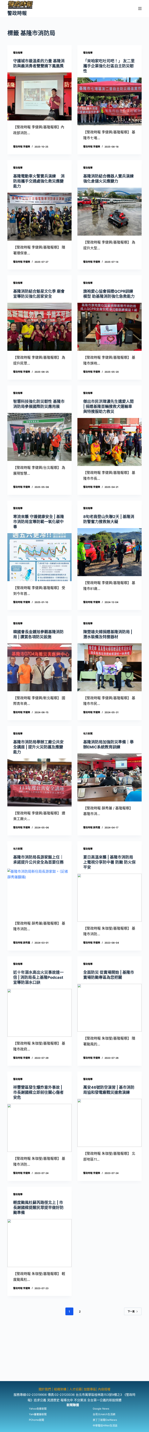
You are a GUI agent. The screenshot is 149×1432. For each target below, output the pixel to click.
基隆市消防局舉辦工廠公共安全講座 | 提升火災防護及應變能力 (38, 747)
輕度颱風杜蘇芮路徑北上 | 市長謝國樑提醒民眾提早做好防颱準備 (38, 1207)
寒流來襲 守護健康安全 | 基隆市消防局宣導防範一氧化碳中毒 (38, 521)
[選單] (140, 8)
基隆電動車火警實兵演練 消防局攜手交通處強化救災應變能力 (39, 181)
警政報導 (18, 52)
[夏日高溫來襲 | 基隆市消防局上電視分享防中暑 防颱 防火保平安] (109, 898)
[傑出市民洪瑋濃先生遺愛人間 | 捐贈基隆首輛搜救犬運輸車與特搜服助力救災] (109, 442)
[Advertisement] (74, 1354)
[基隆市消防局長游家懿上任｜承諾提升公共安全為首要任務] (39, 893)
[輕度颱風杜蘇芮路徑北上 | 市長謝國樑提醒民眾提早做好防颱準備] (39, 1243)
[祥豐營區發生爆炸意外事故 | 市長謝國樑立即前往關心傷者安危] (39, 1128)
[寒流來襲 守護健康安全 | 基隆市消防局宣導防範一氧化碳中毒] (39, 557)
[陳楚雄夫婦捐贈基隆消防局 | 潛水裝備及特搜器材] (109, 667)
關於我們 (45, 1389)
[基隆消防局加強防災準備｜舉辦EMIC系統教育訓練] (109, 777)
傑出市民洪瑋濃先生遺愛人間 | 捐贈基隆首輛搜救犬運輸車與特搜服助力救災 (108, 406)
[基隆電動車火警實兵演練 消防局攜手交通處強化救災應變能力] (39, 217)
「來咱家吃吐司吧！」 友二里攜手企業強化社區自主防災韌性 (109, 66)
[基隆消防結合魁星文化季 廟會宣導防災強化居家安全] (39, 327)
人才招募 (75, 1389)
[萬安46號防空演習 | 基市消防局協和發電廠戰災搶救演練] (109, 1123)
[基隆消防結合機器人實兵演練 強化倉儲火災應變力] (109, 212)
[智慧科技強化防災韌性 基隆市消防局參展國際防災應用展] (39, 437)
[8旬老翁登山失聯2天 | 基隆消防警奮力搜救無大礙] (109, 552)
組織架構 (60, 1389)
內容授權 (104, 1389)
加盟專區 (90, 1389)
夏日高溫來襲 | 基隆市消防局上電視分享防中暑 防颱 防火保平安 (109, 862)
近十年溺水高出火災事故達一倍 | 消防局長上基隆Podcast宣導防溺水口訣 (38, 977)
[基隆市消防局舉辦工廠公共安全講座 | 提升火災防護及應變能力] (39, 782)
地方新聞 (88, 733)
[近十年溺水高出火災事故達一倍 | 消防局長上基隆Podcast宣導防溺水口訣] (39, 1013)
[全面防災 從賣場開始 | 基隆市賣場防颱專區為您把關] (109, 1008)
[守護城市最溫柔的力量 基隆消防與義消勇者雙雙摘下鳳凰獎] (39, 96)
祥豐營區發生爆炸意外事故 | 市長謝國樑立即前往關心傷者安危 (38, 1092)
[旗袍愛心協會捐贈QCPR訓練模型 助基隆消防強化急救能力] (109, 327)
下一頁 (131, 1311)
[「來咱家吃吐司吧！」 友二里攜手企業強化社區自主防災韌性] (109, 101)
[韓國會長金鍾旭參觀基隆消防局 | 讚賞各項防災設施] (39, 667)
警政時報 (17, 13)
